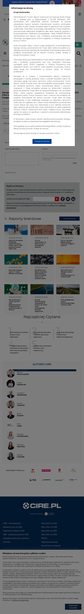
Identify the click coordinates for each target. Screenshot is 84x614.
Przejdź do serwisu (42, 141)
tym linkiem (35, 67)
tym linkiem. (22, 41)
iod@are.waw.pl (55, 110)
